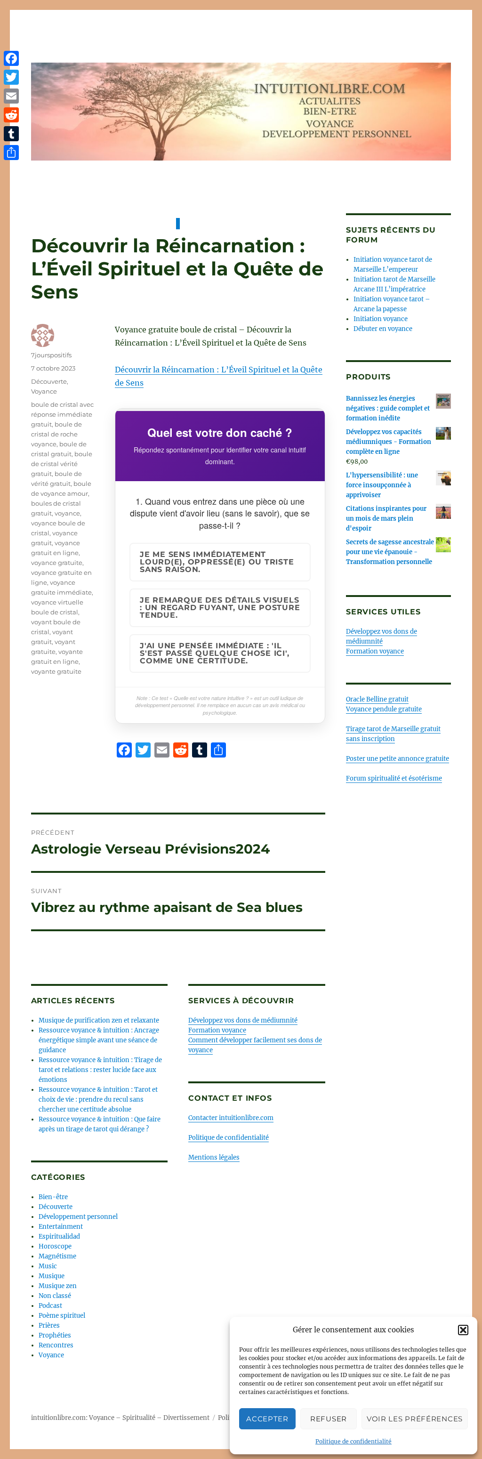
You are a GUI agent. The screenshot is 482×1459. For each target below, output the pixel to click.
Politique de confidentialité (353, 1441)
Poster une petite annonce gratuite (397, 759)
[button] (463, 1330)
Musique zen (58, 1286)
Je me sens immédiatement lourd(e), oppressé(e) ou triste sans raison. (217, 562)
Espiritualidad (59, 1237)
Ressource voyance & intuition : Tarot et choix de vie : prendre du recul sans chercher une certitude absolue (98, 1099)
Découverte (49, 381)
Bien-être (53, 1197)
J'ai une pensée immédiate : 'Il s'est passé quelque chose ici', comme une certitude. (214, 653)
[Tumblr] (11, 133)
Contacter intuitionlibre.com (230, 1118)
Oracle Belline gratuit (377, 699)
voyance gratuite (56, 562)
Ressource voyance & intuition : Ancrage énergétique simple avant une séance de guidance (99, 1040)
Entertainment (61, 1227)
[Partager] (11, 152)
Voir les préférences (415, 1418)
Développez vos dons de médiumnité (242, 1020)
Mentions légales (214, 1157)
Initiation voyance (380, 319)
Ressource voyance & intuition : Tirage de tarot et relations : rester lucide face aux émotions (100, 1070)
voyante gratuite (56, 671)
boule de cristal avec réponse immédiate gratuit (62, 414)
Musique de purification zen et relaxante (99, 1020)
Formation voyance (217, 1030)
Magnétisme (57, 1256)
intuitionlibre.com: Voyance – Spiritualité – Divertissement (120, 1418)
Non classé (55, 1296)
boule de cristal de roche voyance (56, 434)
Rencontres (56, 1345)
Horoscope (55, 1246)
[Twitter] (11, 77)
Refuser (328, 1418)
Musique (51, 1276)
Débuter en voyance (382, 329)
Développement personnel (78, 1217)
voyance (67, 513)
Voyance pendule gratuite (384, 709)
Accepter (267, 1418)
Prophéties (55, 1335)
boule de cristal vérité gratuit (61, 463)
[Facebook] (11, 58)
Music (48, 1266)
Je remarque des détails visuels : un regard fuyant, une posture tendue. (220, 608)
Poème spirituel (62, 1316)
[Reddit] (11, 114)
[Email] (11, 96)
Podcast (50, 1306)
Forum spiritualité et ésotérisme (394, 778)
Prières (49, 1326)
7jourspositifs (51, 355)
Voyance (44, 391)
